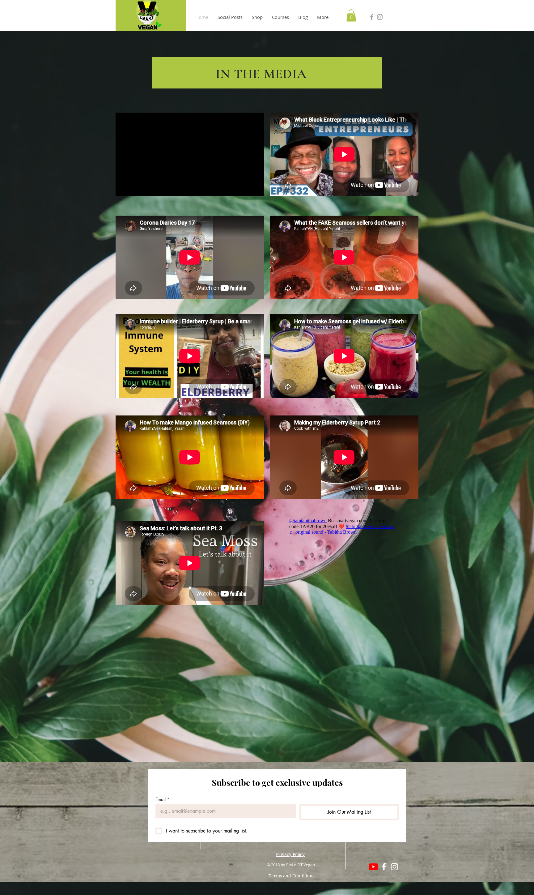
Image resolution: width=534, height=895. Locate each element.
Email (162, 799)
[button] (351, 15)
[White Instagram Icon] (394, 866)
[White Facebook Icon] (384, 866)
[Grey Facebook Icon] (371, 17)
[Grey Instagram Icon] (380, 17)
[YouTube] (373, 866)
